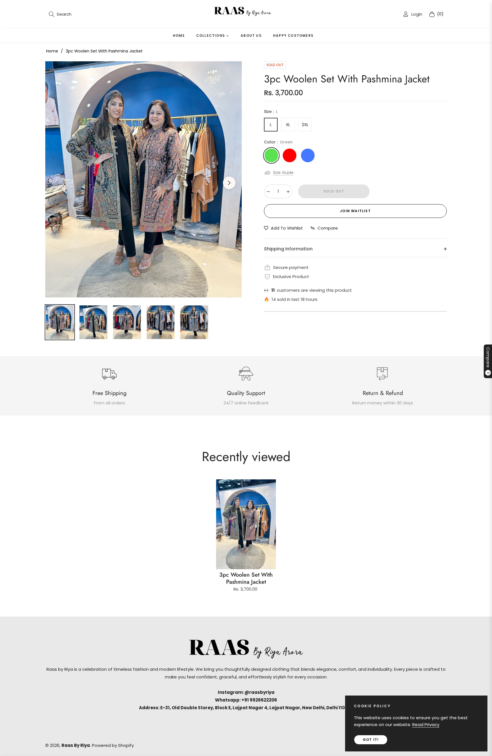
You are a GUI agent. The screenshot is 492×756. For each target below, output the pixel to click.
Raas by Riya (76, 745)
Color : (278, 142)
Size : (271, 111)
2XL (305, 124)
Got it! (371, 739)
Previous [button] (58, 183)
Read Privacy (425, 724)
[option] (143, 179)
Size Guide (283, 172)
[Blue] (308, 155)
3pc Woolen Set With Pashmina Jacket (246, 578)
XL (288, 124)
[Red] (289, 155)
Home (52, 51)
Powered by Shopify (113, 745)
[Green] (271, 155)
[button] (60, 14)
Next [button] (229, 183)
